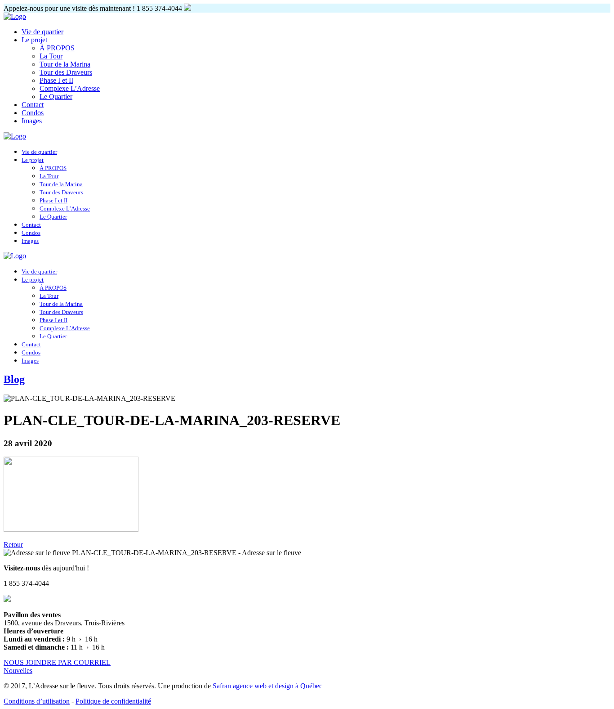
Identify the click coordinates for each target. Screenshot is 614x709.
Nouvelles (18, 670)
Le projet (34, 40)
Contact (33, 104)
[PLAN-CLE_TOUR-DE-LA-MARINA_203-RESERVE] (71, 529)
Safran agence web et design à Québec (267, 686)
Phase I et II (56, 80)
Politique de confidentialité (113, 701)
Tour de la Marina (65, 64)
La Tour (51, 56)
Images (32, 121)
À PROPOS (57, 48)
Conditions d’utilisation (37, 701)
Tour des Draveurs (66, 72)
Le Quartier (56, 96)
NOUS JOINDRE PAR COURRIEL (57, 662)
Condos (33, 113)
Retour (13, 544)
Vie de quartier (42, 32)
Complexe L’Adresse (70, 88)
